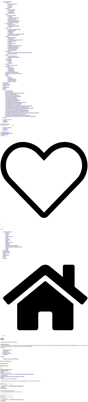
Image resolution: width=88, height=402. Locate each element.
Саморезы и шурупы (12, 65)
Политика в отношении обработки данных (24, 374)
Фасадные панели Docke (11, 97)
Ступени (10, 27)
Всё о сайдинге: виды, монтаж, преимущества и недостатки (19, 105)
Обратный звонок (4, 134)
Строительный (11, 13)
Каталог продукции (7, 1)
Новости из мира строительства (13, 95)
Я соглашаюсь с (5, 385)
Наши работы (6, 87)
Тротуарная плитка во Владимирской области (16, 102)
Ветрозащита (11, 68)
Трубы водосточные (12, 53)
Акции (4, 88)
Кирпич (7, 8)
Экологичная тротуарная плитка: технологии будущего (18, 115)
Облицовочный (11, 9)
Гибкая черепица (12, 43)
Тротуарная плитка (12, 3)
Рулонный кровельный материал (15, 39)
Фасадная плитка (12, 18)
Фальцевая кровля (12, 40)
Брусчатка (10, 5)
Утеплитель (10, 67)
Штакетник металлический (14, 29)
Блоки (9, 58)
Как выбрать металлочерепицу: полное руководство (17, 106)
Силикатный (11, 10)
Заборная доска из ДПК (13, 35)
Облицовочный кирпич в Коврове (13, 104)
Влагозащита (11, 69)
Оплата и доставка (7, 119)
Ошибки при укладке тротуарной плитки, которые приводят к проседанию (22, 112)
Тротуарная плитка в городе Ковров (14, 103)
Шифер (9, 42)
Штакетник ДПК (12, 30)
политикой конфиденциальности (16, 385)
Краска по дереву (12, 81)
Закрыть (2, 377)
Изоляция (8, 66)
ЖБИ (7, 54)
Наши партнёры (6, 84)
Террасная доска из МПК (13, 25)
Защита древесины (12, 80)
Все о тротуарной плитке (11, 94)
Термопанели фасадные (13, 17)
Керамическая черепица (13, 47)
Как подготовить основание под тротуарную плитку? (17, 110)
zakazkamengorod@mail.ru (7, 133)
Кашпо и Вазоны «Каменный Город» (14, 73)
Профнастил (11, 31)
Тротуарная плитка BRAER (12, 98)
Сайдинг (10, 16)
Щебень (10, 60)
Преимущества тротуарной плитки (13, 96)
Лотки (9, 6)
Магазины (5, 121)
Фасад (7, 14)
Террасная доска (9, 23)
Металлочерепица (12, 37)
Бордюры (10, 7)
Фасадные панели (12, 15)
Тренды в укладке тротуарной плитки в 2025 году (17, 109)
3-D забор (10, 32)
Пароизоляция (11, 71)
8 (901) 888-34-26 (5, 132)
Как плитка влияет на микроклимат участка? (15, 113)
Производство (6, 83)
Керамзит (10, 62)
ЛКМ (7, 75)
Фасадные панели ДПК (13, 20)
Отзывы (5, 117)
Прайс (2, 371)
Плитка (7, 2)
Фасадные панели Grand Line (12, 101)
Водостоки (8, 51)
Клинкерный (11, 12)
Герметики (10, 78)
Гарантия (5, 120)
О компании (6, 82)
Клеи (9, 76)
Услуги (4, 86)
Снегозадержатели (12, 50)
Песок (9, 61)
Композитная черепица (13, 46)
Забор (7, 28)
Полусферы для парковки (13, 57)
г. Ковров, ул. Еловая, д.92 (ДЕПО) (10, 358)
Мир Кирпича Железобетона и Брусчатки (15, 93)
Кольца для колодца (12, 56)
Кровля (7, 36)
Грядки (7, 74)
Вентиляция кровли (12, 49)
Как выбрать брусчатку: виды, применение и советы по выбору (20, 108)
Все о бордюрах (9, 90)
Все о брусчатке (9, 91)
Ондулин (10, 44)
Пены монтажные (12, 79)
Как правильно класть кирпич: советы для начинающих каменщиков (21, 116)
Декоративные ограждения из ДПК (16, 34)
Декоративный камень (13, 22)
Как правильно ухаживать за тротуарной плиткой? (17, 111)
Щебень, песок (9, 59)
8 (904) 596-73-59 (4, 365)
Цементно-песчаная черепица (14, 45)
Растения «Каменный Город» (12, 72)
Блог (4, 89)
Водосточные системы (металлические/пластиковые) (20, 52)
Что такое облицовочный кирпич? (13, 100)
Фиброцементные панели (14, 21)
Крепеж (7, 64)
